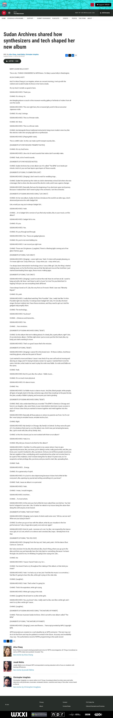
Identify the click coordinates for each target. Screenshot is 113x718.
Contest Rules (67, 706)
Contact (65, 702)
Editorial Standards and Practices (95, 706)
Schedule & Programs (15, 18)
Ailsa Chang (12, 54)
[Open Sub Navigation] (24, 18)
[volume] (9, 13)
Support (30, 18)
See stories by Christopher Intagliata (27, 687)
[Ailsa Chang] (7, 651)
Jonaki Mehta (21, 54)
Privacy (42, 702)
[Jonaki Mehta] (7, 666)
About (89, 18)
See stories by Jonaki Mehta (23, 670)
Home (4, 18)
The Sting (82, 18)
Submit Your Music (44, 18)
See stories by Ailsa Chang (23, 655)
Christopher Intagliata (32, 54)
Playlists (55, 18)
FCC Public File (90, 702)
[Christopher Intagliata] (7, 681)
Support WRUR (103, 5)
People (74, 18)
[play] (4, 13)
